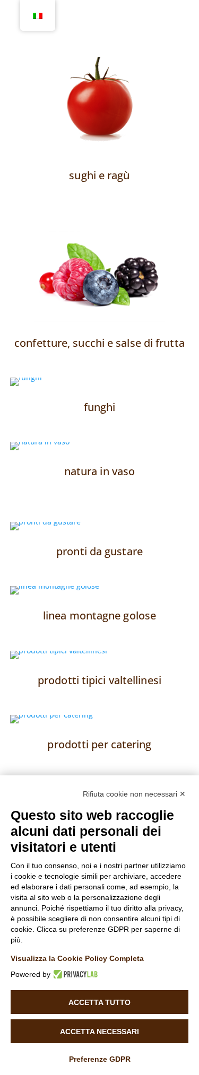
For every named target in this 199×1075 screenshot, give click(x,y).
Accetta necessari (99, 1031)
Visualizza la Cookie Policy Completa (77, 958)
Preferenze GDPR (100, 1059)
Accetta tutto (99, 1002)
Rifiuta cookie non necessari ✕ (134, 794)
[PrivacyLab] (74, 974)
